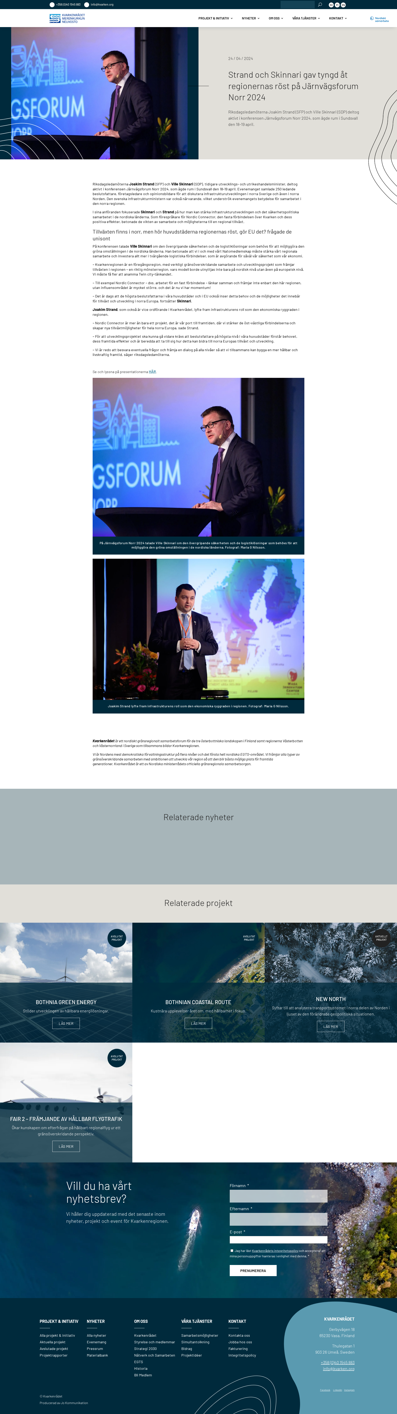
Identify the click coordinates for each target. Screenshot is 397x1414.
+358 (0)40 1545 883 (68, 4)
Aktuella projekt (53, 1342)
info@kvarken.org (102, 4)
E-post (237, 1231)
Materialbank (97, 1355)
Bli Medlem (143, 1375)
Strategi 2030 (145, 1348)
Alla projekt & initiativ (57, 1335)
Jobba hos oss (240, 1342)
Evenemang (96, 1342)
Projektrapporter (54, 1355)
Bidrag (186, 1348)
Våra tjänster (304, 18)
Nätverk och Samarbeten (154, 1355)
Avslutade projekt (54, 1348)
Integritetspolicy (242, 1355)
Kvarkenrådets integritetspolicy (275, 1251)
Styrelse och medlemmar (154, 1342)
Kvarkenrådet (145, 1335)
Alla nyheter (96, 1335)
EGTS (138, 1361)
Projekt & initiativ (213, 18)
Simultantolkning (195, 1342)
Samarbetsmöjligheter (199, 1335)
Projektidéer (191, 1355)
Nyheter (249, 18)
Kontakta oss (239, 1335)
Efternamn (241, 1208)
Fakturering (238, 1348)
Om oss (274, 18)
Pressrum (95, 1348)
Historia (140, 1368)
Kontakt (336, 18)
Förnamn (239, 1185)
